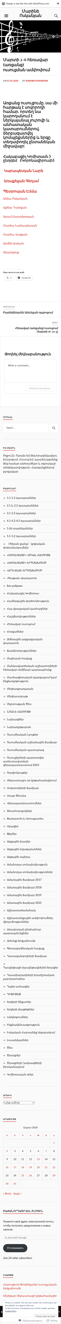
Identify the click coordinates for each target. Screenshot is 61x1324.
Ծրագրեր (13, 1055)
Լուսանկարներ (17, 1040)
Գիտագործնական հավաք (25, 948)
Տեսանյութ (11, 252)
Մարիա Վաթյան (15, 234)
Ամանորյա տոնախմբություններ (30, 872)
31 (14, 1184)
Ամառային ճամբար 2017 (24, 879)
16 (7, 1167)
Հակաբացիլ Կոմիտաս (23, 593)
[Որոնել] (53, 428)
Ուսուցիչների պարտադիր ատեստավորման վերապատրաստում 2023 (23, 761)
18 (22, 1167)
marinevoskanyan (37, 81)
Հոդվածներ (15, 631)
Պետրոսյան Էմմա (20, 191)
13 (38, 1159)
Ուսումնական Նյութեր (22, 734)
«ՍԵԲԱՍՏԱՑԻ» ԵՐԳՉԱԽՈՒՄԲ (26, 563)
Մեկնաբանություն (39, 388)
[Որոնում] (53, 15)
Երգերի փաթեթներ (20, 1009)
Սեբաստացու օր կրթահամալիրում (32, 780)
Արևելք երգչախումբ (21, 940)
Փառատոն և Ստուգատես (25, 818)
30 (7, 1184)
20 (38, 1167)
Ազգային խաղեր (18, 841)
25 (22, 1175)
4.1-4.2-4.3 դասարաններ (24, 521)
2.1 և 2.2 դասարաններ (22, 505)
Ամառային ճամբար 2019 (24, 895)
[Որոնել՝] (30, 428)
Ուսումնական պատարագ (25, 750)
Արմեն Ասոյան (13, 243)
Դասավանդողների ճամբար (27, 956)
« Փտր (7, 1193)
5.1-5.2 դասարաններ (21, 536)
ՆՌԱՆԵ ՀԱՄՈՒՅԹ (19, 711)
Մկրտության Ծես (19, 704)
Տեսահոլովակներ (19, 811)
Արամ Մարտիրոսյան (18, 216)
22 (54, 1167)
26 (30, 1175)
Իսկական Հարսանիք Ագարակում (31, 1032)
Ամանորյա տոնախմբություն (27, 864)
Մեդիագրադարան (20, 689)
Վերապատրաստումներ (24, 803)
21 (46, 1167)
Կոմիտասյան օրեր (20, 1074)
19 (30, 1167)
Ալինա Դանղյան (15, 207)
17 (14, 1167)
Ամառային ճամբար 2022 (24, 903)
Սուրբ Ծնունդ (16, 795)
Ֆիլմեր (12, 834)
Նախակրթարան (19, 727)
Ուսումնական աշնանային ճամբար (32, 742)
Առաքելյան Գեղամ (21, 180)
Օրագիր (12, 826)
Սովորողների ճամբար (23, 788)
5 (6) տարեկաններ (20, 528)
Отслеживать (15, 1248)
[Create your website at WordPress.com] (30, 3)
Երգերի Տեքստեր (19, 1002)
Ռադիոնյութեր (17, 772)
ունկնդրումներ (17, 1017)
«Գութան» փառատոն (22, 578)
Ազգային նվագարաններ (24, 849)
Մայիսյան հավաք (19, 658)
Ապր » (17, 1193)
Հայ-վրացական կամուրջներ (27, 608)
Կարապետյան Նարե (23, 170)
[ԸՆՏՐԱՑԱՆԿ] (6, 15)
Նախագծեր (15, 719)
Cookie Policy (10, 1311)
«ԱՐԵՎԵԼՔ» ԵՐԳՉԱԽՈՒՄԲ (24, 570)
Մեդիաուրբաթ (17, 696)
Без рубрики (15, 586)
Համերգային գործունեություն (28, 601)
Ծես (10, 1047)
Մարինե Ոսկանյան (30, 13)
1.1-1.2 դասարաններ (21, 498)
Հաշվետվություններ (21, 616)
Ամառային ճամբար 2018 (24, 887)
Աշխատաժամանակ (21, 910)
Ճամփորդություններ (21, 650)
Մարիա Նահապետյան (20, 225)
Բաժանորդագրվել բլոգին (23, 1211)
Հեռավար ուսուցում (21, 624)
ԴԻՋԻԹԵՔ (14, 994)
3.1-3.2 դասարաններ (21, 513)
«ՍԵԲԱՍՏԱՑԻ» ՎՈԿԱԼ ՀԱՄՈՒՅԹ (28, 555)
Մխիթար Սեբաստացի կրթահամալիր (30, 1296)
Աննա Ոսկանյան (15, 198)
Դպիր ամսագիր (18, 986)
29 (54, 1175)
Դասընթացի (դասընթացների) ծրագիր (30, 967)
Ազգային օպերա (18, 857)
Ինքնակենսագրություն (23, 1024)
